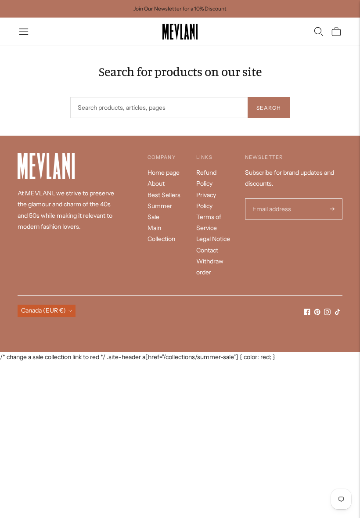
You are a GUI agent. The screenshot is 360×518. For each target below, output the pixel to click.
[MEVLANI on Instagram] (327, 313)
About (156, 183)
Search (268, 107)
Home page (164, 172)
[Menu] (24, 31)
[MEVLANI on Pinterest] (317, 313)
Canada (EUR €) (43, 310)
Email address (271, 198)
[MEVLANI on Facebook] (307, 313)
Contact (207, 250)
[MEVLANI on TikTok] (337, 313)
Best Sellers (164, 195)
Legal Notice (213, 239)
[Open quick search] (319, 31)
